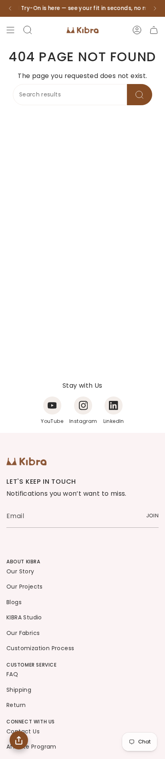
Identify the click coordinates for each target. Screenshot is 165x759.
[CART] (153, 30)
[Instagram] (83, 406)
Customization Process (40, 648)
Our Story (20, 571)
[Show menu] (10, 30)
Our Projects (24, 587)
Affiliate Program (31, 747)
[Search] (139, 94)
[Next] (155, 8)
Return (16, 705)
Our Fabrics (23, 633)
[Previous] (10, 8)
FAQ (12, 674)
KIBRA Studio (24, 617)
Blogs (14, 602)
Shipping (18, 690)
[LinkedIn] (114, 406)
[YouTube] (52, 406)
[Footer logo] (26, 461)
